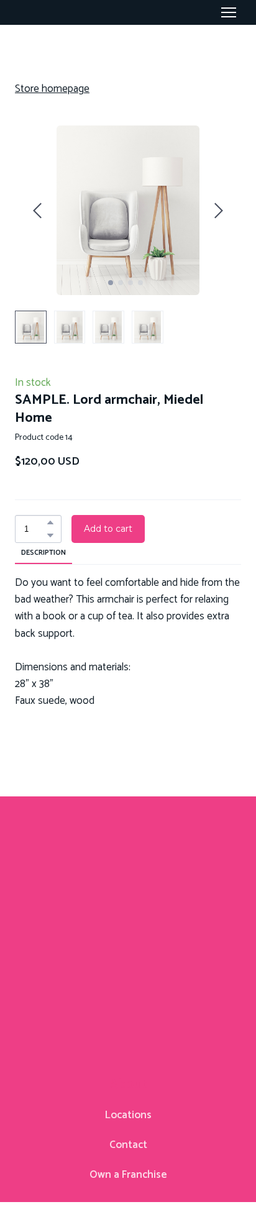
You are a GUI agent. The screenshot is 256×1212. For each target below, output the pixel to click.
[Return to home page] (128, 920)
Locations (128, 1115)
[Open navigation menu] (228, 12)
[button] (50, 522)
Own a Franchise (128, 1174)
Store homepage (52, 89)
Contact (128, 1145)
